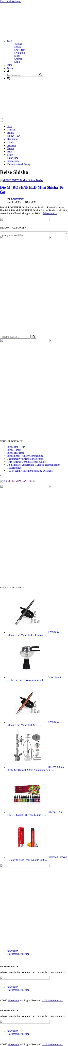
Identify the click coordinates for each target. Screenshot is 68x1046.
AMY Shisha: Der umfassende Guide (26, 461)
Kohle (17, 61)
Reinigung (19, 52)
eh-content (13, 1000)
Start (9, 126)
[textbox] (34, 235)
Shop (10, 68)
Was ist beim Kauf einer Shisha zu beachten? (30, 470)
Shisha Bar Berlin (16, 446)
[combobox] (34, 233)
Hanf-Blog (12, 157)
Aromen (18, 58)
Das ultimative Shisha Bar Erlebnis (25, 458)
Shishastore (17, 198)
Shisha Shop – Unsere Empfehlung (25, 455)
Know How (20, 49)
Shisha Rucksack (15, 452)
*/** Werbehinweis (52, 1000)
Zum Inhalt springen (10, 1)
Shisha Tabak (14, 449)
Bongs (17, 46)
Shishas (18, 43)
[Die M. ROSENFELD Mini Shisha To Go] (21, 180)
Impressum (13, 161)
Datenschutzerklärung (18, 164)
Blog (9, 64)
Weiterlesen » (50, 213)
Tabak (17, 55)
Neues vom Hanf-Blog (21, 481)
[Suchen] (40, 75)
